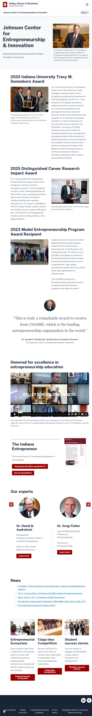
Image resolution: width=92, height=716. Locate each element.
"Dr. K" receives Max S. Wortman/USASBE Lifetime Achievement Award (50, 593)
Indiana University (75, 713)
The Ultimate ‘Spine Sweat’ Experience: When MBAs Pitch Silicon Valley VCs (52, 601)
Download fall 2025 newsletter (28, 466)
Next (88, 504)
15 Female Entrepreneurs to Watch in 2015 (36, 605)
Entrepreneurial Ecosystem (22, 677)
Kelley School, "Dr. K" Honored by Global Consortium (41, 597)
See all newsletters (23, 473)
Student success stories (77, 668)
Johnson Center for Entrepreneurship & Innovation (25, 12)
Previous (11, 504)
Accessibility (11, 710)
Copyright (65, 710)
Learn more (24, 556)
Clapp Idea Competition (50, 671)
